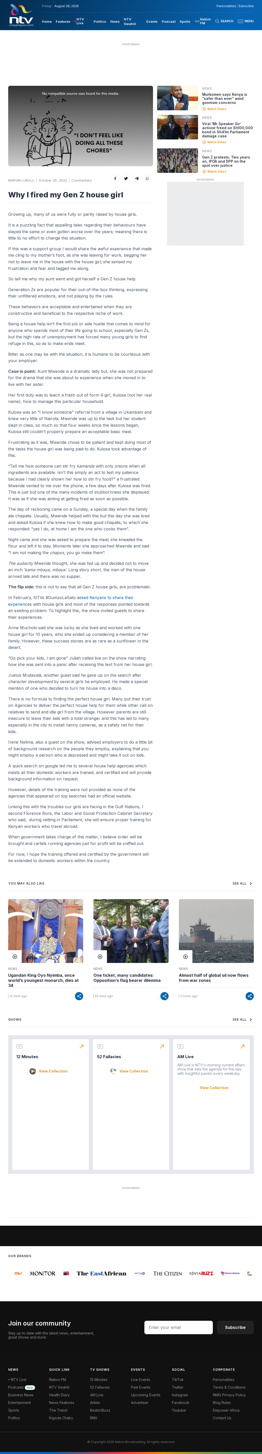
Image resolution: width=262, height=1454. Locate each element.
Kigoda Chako (61, 1418)
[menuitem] (47, 21)
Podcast (169, 21)
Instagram (180, 1395)
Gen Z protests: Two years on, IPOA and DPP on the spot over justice (226, 161)
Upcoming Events (145, 1395)
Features (63, 21)
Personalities (226, 6)
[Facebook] (115, 178)
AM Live (185, 1056)
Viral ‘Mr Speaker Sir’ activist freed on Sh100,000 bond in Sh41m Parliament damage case (227, 130)
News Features (61, 1402)
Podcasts (20, 1387)
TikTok (178, 1379)
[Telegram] (136, 178)
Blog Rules (222, 1402)
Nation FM (57, 1379)
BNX (93, 1418)
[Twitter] (126, 178)
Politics (100, 21)
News (115, 21)
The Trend (58, 1410)
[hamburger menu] (240, 21)
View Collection (53, 1071)
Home (47, 21)
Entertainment (19, 1402)
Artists (95, 1402)
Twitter (177, 1387)
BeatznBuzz (100, 1410)
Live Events (140, 1379)
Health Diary (59, 1395)
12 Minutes (27, 1056)
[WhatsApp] (147, 178)
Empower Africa (226, 1410)
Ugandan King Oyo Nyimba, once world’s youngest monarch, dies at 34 (43, 980)
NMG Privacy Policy (229, 1395)
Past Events (140, 1387)
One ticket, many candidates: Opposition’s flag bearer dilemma (127, 978)
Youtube (179, 1410)
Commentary (81, 180)
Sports (185, 21)
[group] (14, 1273)
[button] (243, 21)
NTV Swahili (59, 1387)
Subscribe (246, 6)
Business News (21, 1395)
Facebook (180, 1402)
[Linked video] (177, 98)
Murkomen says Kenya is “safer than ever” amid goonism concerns (224, 98)
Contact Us (222, 1418)
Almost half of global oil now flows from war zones (213, 978)
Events (152, 21)
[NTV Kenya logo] (21, 15)
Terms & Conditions (229, 1387)
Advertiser (139, 1402)
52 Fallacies (109, 1056)
